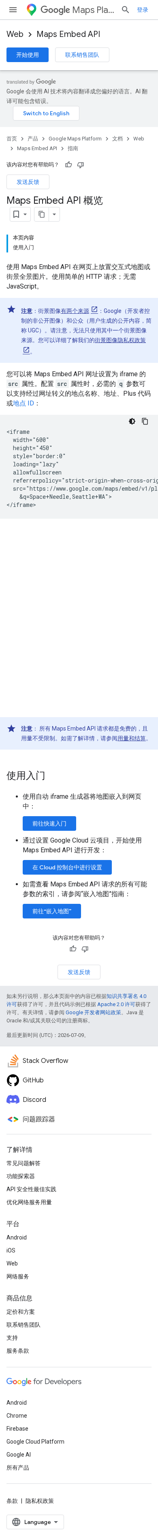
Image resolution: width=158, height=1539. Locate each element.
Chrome (16, 1415)
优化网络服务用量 (29, 1202)
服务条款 (17, 1350)
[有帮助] (68, 165)
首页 (11, 139)
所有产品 (17, 1467)
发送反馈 (28, 181)
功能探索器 (20, 1176)
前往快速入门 (49, 823)
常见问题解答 (23, 1163)
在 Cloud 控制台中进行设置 (67, 867)
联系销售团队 (82, 54)
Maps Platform (93, 9)
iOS (10, 1250)
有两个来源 (75, 311)
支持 (12, 1337)
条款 (12, 1501)
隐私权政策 (40, 1501)
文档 (117, 139)
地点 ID (23, 403)
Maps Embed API (68, 34)
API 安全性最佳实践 (31, 1189)
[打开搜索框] (125, 10)
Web (14, 34)
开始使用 (27, 54)
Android (16, 1237)
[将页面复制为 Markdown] (41, 214)
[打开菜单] (13, 9)
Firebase (17, 1428)
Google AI (18, 1454)
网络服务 (17, 1276)
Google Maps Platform (75, 139)
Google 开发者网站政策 (93, 1012)
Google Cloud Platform (35, 1441)
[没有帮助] (81, 165)
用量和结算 (131, 738)
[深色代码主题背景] (132, 421)
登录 (142, 9)
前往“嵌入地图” (51, 911)
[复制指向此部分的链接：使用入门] (53, 776)
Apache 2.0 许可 (116, 1004)
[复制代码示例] (145, 421)
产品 (33, 139)
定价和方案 (20, 1311)
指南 (73, 148)
